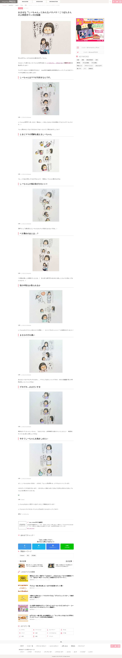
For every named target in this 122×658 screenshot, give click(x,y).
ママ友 (64, 633)
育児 (26, 5)
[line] (67, 547)
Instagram (22, 555)
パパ (85, 68)
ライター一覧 (30, 646)
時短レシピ (79, 65)
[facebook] (24, 547)
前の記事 (23, 561)
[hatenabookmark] (53, 547)
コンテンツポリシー (54, 646)
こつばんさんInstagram (26, 117)
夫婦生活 (91, 68)
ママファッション (89, 65)
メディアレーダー (48, 651)
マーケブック (38, 651)
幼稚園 (65, 379)
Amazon (22, 499)
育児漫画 (33, 555)
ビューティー (52, 629)
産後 (83, 59)
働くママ (79, 68)
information (53, 1)
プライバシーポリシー (41, 646)
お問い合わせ (65, 646)
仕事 (22, 636)
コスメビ (69, 651)
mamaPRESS (11, 5)
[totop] (61, 642)
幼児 (97, 59)
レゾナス (91, 651)
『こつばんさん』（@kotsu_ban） (54, 63)
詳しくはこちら (30, 528)
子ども (21, 5)
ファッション (38, 629)
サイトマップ (81, 646)
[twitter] (38, 547)
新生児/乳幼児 (90, 59)
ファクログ (82, 651)
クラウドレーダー (59, 651)
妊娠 (78, 59)
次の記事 (69, 561)
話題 (36, 636)
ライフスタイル (52, 633)
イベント (51, 636)
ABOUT (22, 646)
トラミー (22, 651)
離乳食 (78, 62)
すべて (22, 629)
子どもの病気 (86, 62)
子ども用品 (94, 62)
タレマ (75, 651)
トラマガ (29, 651)
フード (22, 633)
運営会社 (73, 646)
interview (39, 1)
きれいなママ (99, 65)
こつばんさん (25, 514)
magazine (25, 1)
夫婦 (36, 633)
